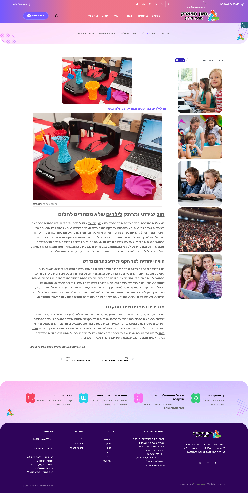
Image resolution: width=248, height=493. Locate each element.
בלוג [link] (109, 448)
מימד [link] (110, 108)
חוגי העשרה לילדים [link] (61, 251)
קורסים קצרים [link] (216, 395)
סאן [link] (99, 223)
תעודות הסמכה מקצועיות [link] (111, 395)
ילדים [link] (133, 273)
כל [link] (194, 484)
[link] (244, 25)
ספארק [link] (91, 223)
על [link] (149, 246)
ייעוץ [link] (109, 452)
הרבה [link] (115, 269)
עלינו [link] (108, 456)
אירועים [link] (107, 443)
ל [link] (205, 4)
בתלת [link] (118, 108)
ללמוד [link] (60, 228)
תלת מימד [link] (54, 242)
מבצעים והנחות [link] (62, 395)
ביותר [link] (149, 323)
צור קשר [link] (107, 460)
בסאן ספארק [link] (101, 323)
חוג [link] (161, 214)
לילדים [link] (157, 108)
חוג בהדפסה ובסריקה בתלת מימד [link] (112, 228)
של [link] (41, 283)
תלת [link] (53, 232)
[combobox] (205, 60)
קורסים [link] (107, 439)
